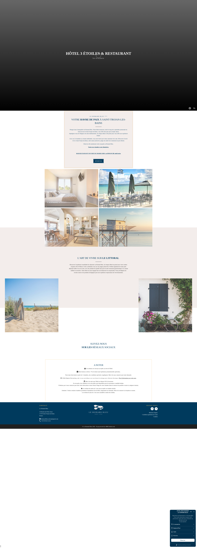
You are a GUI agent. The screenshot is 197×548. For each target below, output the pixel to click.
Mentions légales (153, 412)
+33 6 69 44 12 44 (46, 421)
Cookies (155, 416)
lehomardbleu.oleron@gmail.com (49, 419)
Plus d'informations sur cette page (127, 378)
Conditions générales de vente (150, 414)
